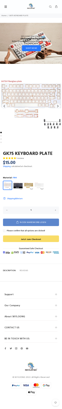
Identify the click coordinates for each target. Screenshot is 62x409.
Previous (4, 106)
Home (4, 15)
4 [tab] (1, 142)
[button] (9, 158)
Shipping (7, 166)
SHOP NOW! (31, 48)
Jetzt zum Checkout (31, 239)
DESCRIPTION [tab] (9, 270)
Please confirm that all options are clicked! (26, 230)
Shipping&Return (15, 198)
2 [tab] (1, 136)
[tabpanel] (31, 99)
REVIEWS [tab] (24, 270)
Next (57, 106)
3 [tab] (1, 139)
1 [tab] (1, 132)
